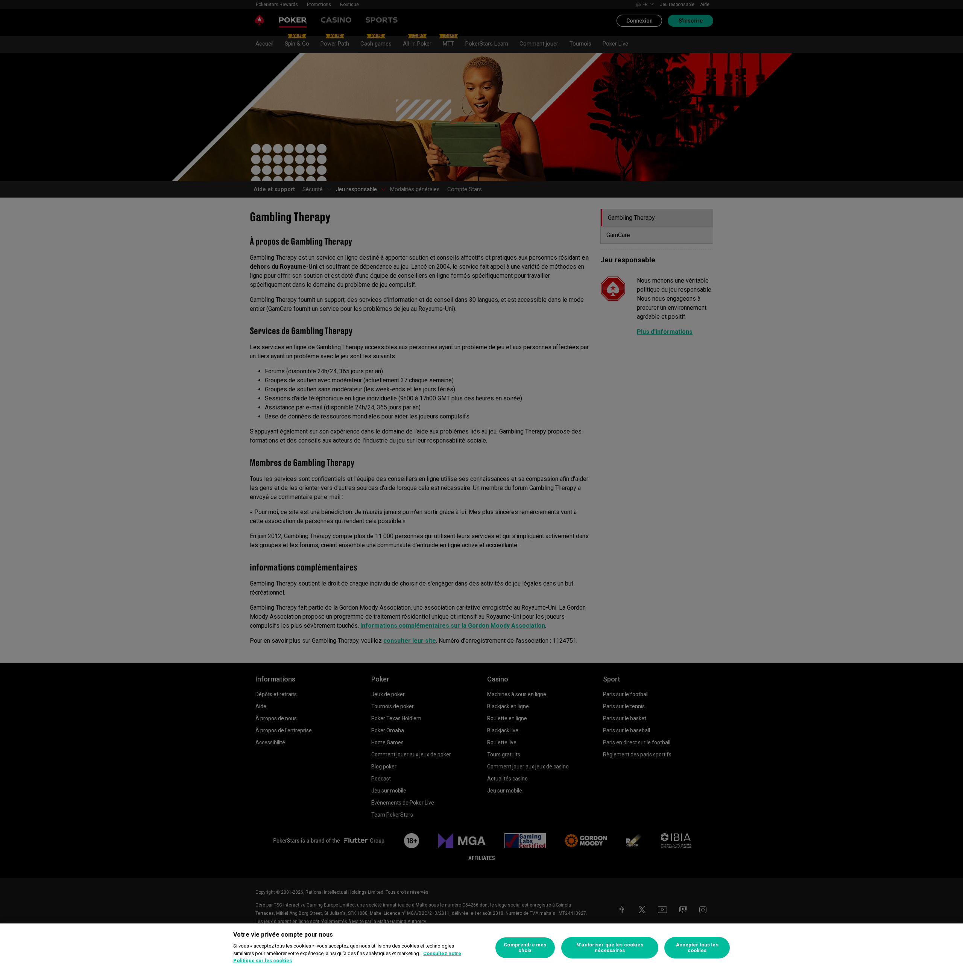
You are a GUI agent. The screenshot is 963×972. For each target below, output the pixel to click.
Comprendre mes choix (525, 948)
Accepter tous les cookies (697, 948)
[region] (481, 947)
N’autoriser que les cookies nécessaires (609, 948)
